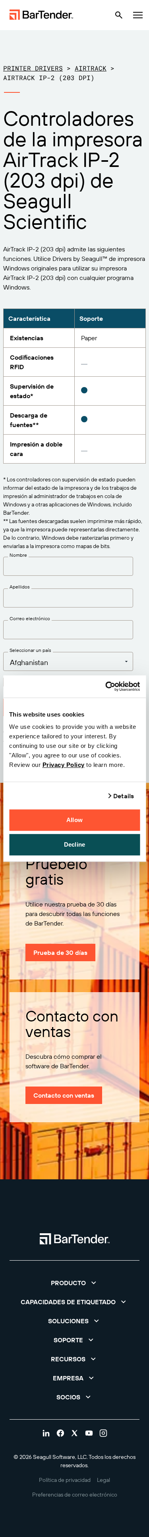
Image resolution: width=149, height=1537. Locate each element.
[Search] (119, 15)
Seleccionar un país (30, 650)
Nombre (18, 555)
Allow (74, 819)
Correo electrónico (30, 618)
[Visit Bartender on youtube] (89, 1433)
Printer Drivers (33, 68)
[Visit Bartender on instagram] (103, 1433)
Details (123, 796)
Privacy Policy (64, 764)
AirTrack (90, 68)
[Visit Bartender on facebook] (60, 1433)
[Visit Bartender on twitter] (75, 1433)
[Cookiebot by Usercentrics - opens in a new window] (106, 686)
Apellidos (20, 587)
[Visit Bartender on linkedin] (46, 1433)
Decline (74, 844)
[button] (74, 1282)
